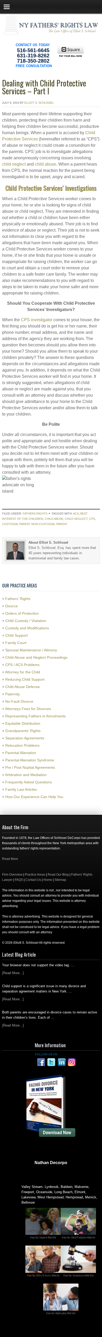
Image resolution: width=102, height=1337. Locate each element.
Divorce (11, 606)
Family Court (15, 643)
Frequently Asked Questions (28, 782)
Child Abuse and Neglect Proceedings (36, 657)
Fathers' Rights (17, 599)
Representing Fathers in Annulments (35, 716)
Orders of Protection (22, 613)
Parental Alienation (20, 753)
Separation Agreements (24, 738)
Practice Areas (35, 874)
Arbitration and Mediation (26, 775)
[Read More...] (13, 973)
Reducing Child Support (24, 679)
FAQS (19, 880)
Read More (10, 859)
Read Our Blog (58, 874)
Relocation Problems (22, 745)
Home (47, 880)
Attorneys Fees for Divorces (28, 709)
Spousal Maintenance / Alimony (31, 650)
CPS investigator (36, 320)
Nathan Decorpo (51, 1162)
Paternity (12, 694)
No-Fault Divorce (19, 701)
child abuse (45, 164)
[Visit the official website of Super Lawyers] (51, 1175)
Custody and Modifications (27, 628)
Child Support (16, 635)
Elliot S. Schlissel (39, 102)
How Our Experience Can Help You (34, 797)
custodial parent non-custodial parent (34, 524)
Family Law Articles (21, 789)
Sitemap (60, 880)
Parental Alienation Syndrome (29, 760)
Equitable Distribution (22, 723)
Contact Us (33, 880)
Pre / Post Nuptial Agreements (30, 767)
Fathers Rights (35, 513)
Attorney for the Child (22, 672)
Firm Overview (12, 874)
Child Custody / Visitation (25, 621)
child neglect (14, 164)
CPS (92, 518)
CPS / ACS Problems (22, 665)
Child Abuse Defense (22, 687)
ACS (76, 513)
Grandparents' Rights (23, 731)
